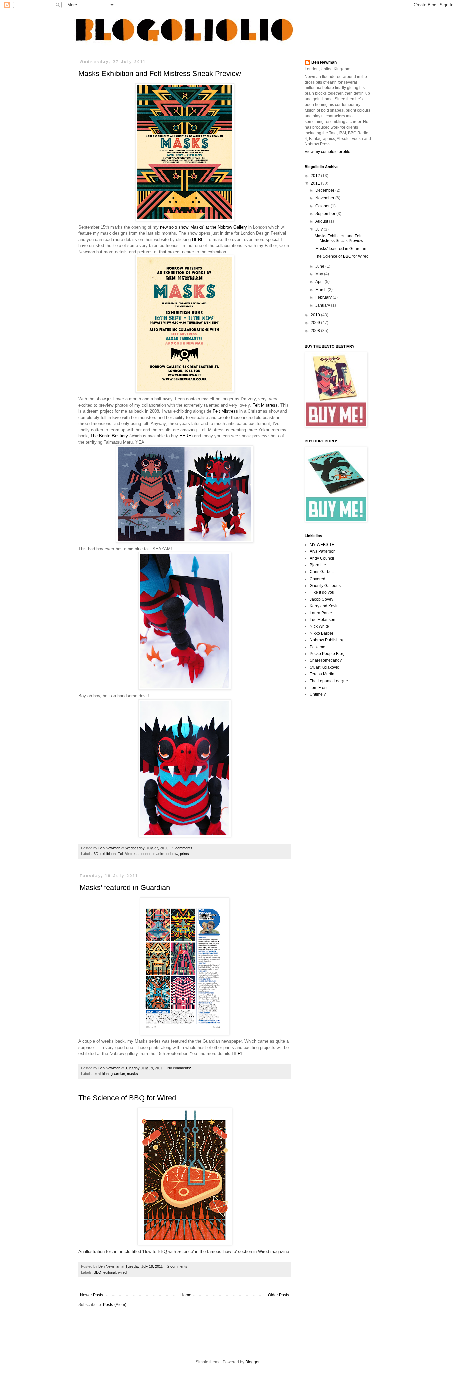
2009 (316, 322)
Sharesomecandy (326, 660)
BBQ (97, 1272)
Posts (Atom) (114, 1304)
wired (122, 1272)
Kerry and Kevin (324, 606)
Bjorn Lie (318, 565)
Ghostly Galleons (325, 585)
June (320, 266)
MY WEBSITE (322, 544)
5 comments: (183, 848)
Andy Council (322, 558)
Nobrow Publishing (327, 640)
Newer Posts (91, 1295)
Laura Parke (321, 613)
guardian (118, 1074)
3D (96, 854)
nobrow (172, 854)
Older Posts (278, 1295)
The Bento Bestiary (108, 435)
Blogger (252, 1362)
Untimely (318, 694)
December (325, 190)
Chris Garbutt (322, 571)
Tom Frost (318, 687)
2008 (316, 330)
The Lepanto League (329, 681)
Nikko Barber (321, 633)
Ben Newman (324, 62)
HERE (198, 239)
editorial (109, 1272)
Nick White (319, 626)
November (325, 198)
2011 (316, 183)
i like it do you (322, 592)
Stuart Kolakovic (324, 667)
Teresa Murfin (322, 674)
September (325, 213)
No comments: (179, 1068)
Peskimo (317, 647)
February (324, 297)
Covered (317, 579)
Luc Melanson (322, 619)
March (321, 289)
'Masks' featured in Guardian (124, 887)
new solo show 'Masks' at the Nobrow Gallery (203, 227)
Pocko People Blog (327, 653)
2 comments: (178, 1266)
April (320, 281)
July (319, 229)
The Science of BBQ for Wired (127, 1098)
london (146, 854)
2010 (316, 315)
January (323, 305)
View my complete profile (327, 151)
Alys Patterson (323, 551)
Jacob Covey (321, 599)
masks (158, 854)
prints (184, 854)
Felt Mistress (265, 405)
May (319, 274)
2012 (316, 175)
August (322, 221)
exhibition (108, 854)
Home (185, 1295)
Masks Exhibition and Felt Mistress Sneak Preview (159, 73)
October (323, 206)
